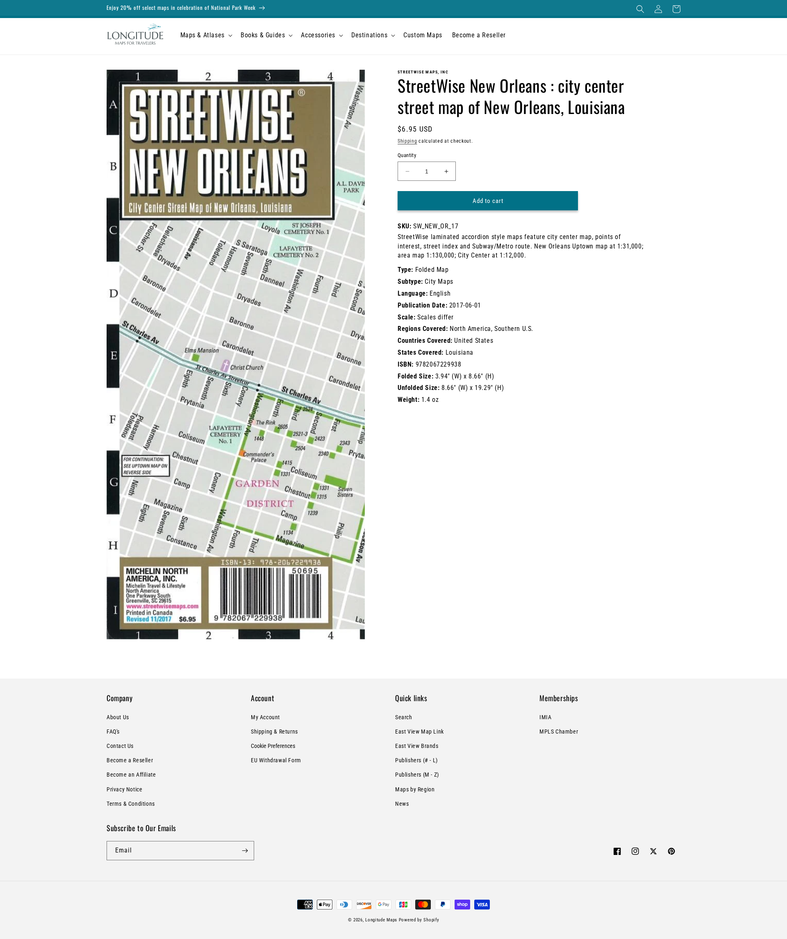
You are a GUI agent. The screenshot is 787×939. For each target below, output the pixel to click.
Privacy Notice (124, 789)
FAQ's (113, 731)
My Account (265, 717)
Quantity (407, 155)
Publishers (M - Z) (417, 774)
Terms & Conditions (131, 803)
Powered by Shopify (419, 920)
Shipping (407, 141)
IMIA (545, 717)
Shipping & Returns (274, 731)
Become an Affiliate (131, 774)
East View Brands (417, 746)
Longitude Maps (381, 920)
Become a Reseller (130, 760)
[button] (640, 9)
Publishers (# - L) (416, 760)
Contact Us (120, 746)
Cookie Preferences (273, 746)
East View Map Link (419, 731)
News (402, 803)
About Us (118, 717)
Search (403, 717)
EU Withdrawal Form (276, 760)
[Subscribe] (245, 850)
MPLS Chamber (558, 731)
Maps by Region (414, 789)
